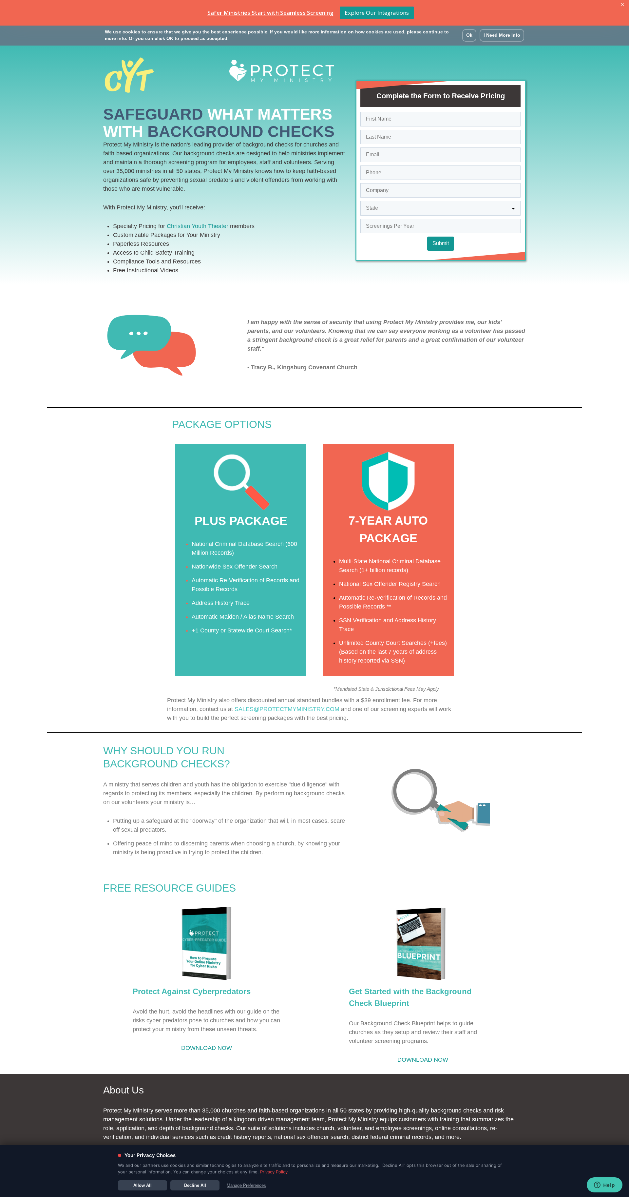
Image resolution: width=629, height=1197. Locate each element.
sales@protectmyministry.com (287, 709)
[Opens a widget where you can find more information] (604, 1185)
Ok (469, 35)
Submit (440, 243)
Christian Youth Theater (198, 226)
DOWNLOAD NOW (206, 1048)
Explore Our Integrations (377, 12)
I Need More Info (502, 35)
